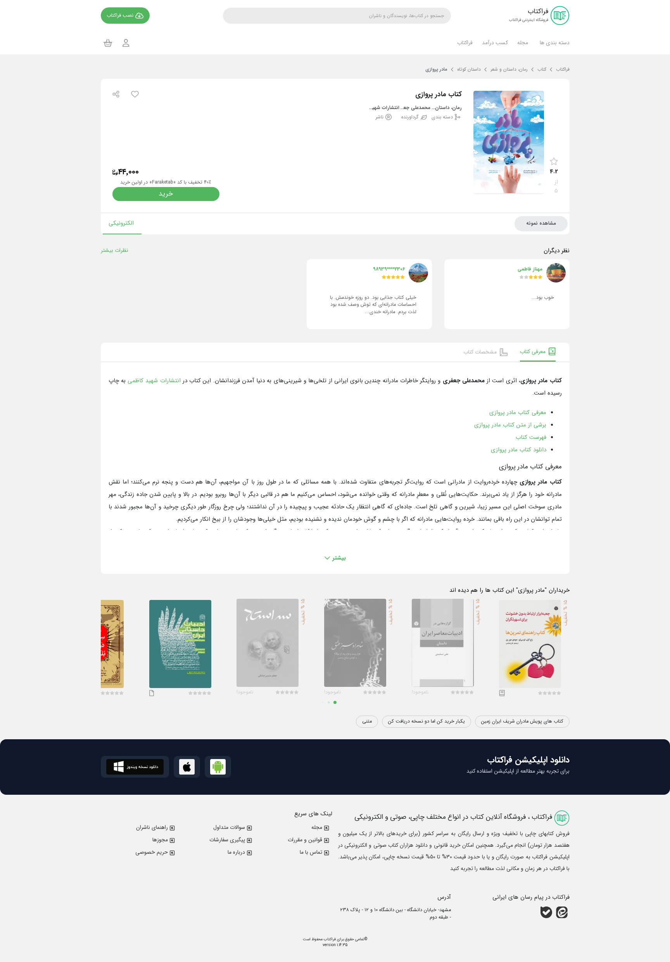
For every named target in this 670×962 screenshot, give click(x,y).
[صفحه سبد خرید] (108, 42)
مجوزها (160, 839)
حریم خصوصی (151, 852)
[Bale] (546, 912)
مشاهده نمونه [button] (541, 223)
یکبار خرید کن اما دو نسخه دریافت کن (426, 721)
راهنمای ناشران (152, 827)
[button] (553, 42)
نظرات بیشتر (114, 250)
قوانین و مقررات (305, 839)
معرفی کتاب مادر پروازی (517, 412)
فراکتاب (329, 939)
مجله (316, 827)
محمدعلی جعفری (415, 108)
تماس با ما (311, 852)
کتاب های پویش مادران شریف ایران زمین (522, 721)
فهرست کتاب (531, 437)
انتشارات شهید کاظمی (383, 108)
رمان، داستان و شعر (446, 108)
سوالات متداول (229, 827)
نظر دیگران (557, 250)
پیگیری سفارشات (227, 839)
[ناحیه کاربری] (126, 43)
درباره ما (236, 852)
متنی (367, 721)
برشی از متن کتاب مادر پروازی (510, 425)
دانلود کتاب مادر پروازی (518, 449)
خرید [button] (166, 194)
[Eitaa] (562, 912)
